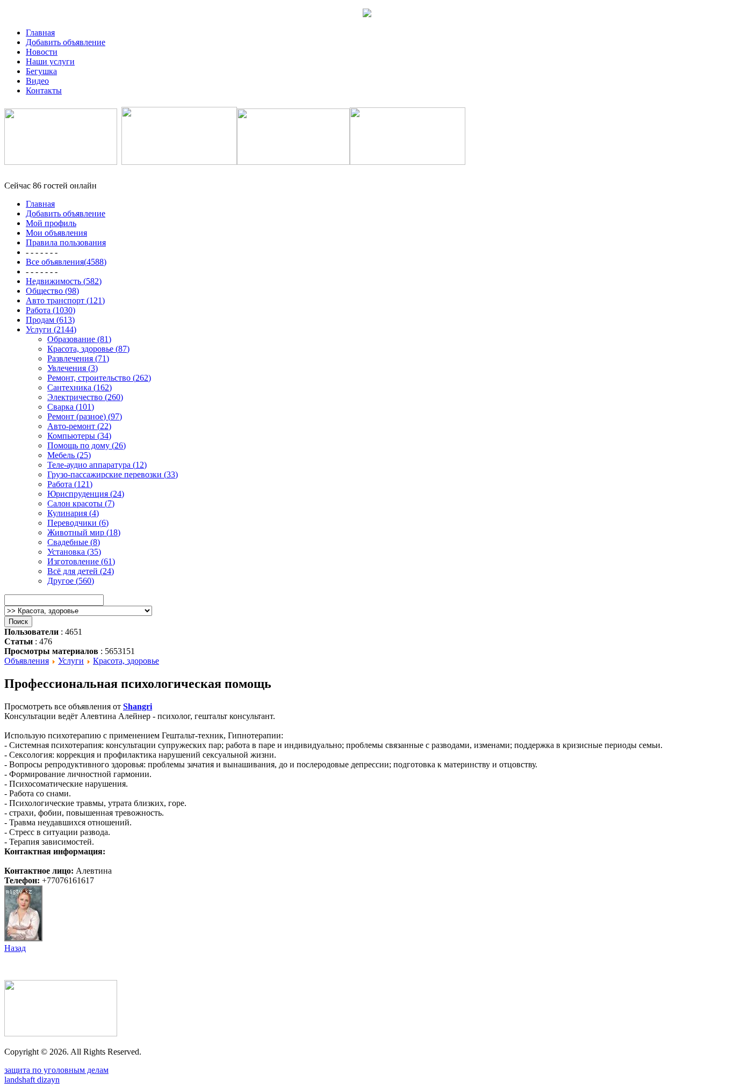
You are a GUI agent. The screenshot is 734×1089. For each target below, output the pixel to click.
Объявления (26, 660)
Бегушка (41, 71)
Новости (41, 51)
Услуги (71, 660)
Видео (37, 80)
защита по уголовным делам (56, 1070)
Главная (40, 32)
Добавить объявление (65, 42)
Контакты (44, 90)
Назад (15, 948)
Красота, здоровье (126, 660)
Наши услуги (50, 61)
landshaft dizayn (32, 1079)
